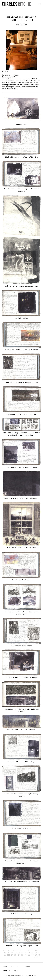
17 (15, 952)
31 (25, 955)
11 (32, 950)
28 (15, 955)
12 (36, 950)
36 (34, 957)
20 (25, 952)
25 (5, 955)
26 (8, 955)
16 (12, 952)
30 (22, 955)
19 (22, 952)
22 (32, 952)
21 (29, 952)
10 (29, 950)
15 (8, 952)
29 (19, 955)
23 (36, 952)
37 (37, 957)
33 (32, 955)
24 (39, 952)
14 (5, 952)
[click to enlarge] (21, 50)
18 (19, 952)
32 (29, 955)
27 (12, 955)
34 (36, 955)
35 (39, 955)
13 (39, 950)
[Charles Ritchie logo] (16, 5)
